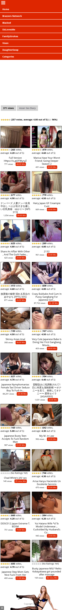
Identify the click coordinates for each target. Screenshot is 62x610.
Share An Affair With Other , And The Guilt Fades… (15, 253)
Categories (8, 56)
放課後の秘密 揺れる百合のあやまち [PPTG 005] (15, 295)
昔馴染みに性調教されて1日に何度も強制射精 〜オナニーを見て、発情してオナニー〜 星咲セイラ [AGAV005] (46, 390)
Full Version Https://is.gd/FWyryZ (15, 159)
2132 (47, 251)
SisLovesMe (8, 29)
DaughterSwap (10, 49)
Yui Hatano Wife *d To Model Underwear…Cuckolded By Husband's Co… (46, 528)
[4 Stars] (7, 120)
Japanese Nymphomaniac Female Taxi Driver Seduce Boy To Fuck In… (15, 387)
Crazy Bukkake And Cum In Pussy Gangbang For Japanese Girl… (47, 296)
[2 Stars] (4, 120)
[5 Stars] (9, 120)
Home (5, 9)
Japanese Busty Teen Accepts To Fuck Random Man (15, 438)
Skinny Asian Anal (15, 339)
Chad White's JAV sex (15, 477)
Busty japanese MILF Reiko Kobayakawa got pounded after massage (46, 571)
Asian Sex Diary (27, 108)
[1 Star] (2, 120)
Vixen (5, 43)
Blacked (6, 22)
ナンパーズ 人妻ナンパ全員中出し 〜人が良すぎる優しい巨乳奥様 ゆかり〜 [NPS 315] (15, 207)
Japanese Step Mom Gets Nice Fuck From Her (15, 573)
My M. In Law (46, 435)
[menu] (31, 3)
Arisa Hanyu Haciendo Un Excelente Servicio (47, 482)
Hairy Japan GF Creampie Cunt (46, 204)
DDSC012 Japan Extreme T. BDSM (15, 525)
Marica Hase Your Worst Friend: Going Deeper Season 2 (47, 160)
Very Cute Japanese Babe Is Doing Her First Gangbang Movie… (46, 342)
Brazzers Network (12, 15)
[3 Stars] (6, 120)
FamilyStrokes (10, 36)
